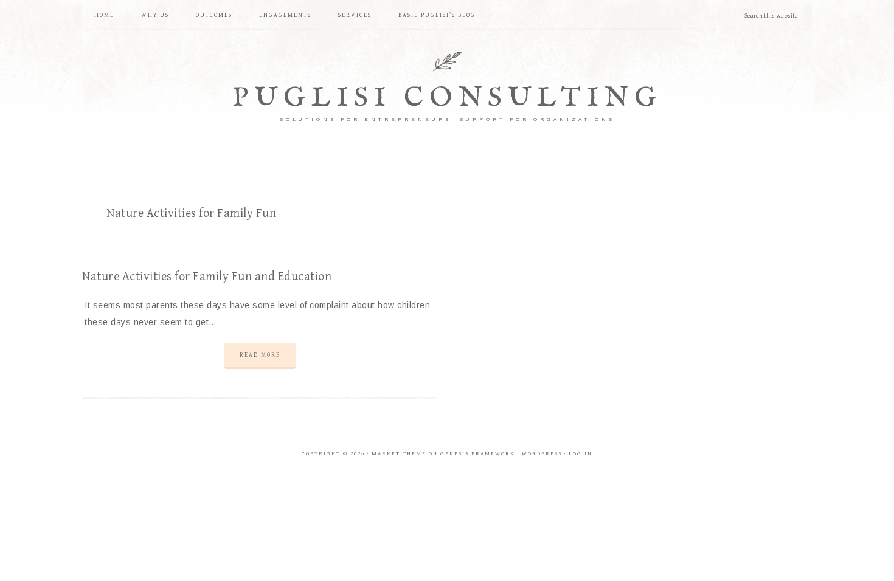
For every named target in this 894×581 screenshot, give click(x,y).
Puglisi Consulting (447, 98)
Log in (580, 453)
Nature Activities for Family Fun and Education (206, 277)
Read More (260, 355)
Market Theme (399, 453)
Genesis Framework (477, 453)
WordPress (542, 453)
